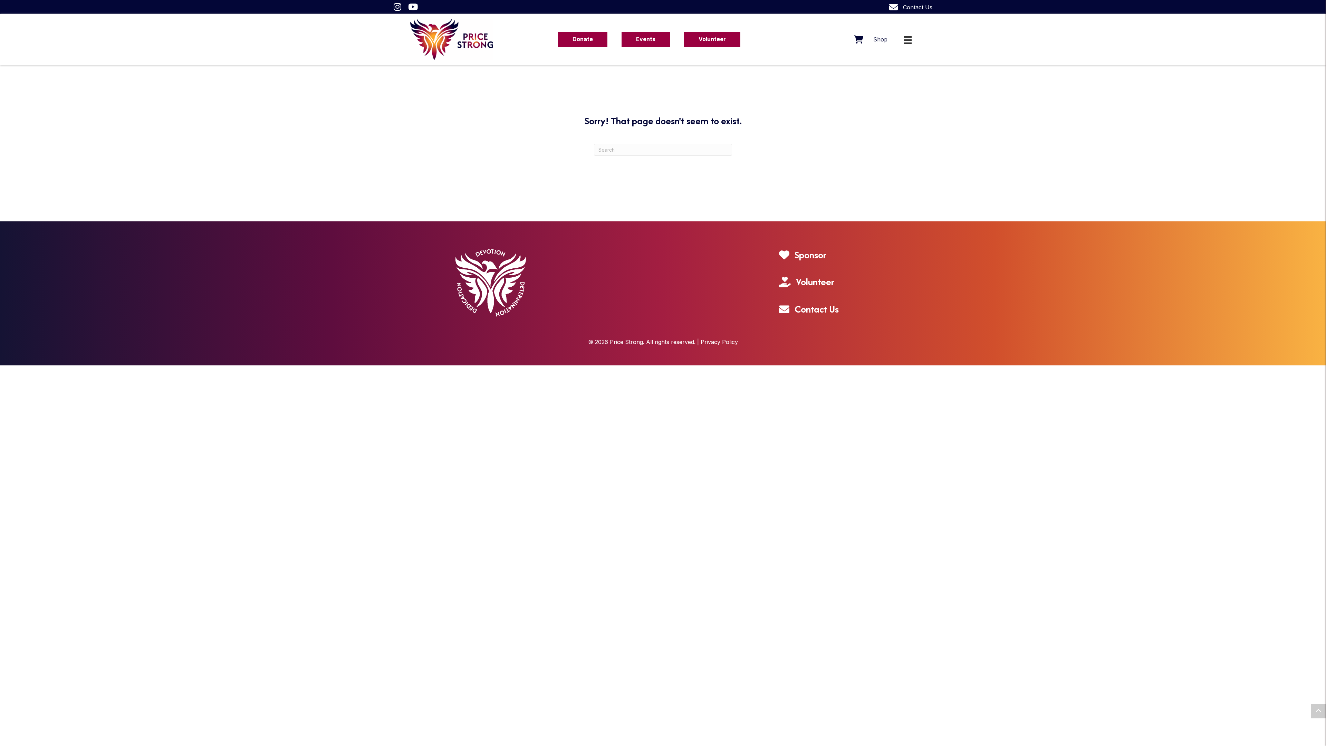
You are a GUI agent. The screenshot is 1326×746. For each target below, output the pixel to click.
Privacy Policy (719, 341)
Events (645, 39)
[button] (1318, 711)
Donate (583, 39)
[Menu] (907, 40)
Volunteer (712, 39)
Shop (880, 39)
